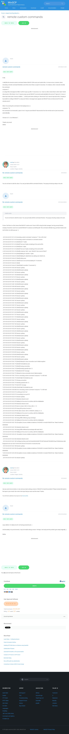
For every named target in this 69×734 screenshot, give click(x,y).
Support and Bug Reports (12, 13)
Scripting (5, 711)
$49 (10, 589)
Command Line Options (8, 716)
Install (42, 8)
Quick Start (5, 693)
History (21, 703)
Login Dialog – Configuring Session (11, 639)
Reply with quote (8, 71)
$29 (7, 589)
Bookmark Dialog (7, 658)
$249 (16, 589)
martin (11, 162)
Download (33, 8)
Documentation (52, 8)
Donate (35, 585)
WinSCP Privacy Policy (49, 729)
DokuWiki (38, 700)
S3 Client (5, 706)
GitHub (37, 693)
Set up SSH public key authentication (12, 661)
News (14, 8)
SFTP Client (5, 700)
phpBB (37, 703)
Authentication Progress (9, 648)
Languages (5, 708)
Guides (4, 695)
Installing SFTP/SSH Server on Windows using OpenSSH (16, 645)
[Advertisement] (34, 41)
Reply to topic (9, 23)
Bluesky (54, 700)
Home (6, 8)
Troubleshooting (23, 698)
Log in (24, 23)
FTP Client (5, 698)
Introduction (23, 8)
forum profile (25, 495)
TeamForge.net (40, 698)
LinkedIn (54, 703)
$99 (13, 589)
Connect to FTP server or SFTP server (12, 654)
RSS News (55, 706)
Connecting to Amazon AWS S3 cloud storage (14, 664)
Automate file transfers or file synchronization (14, 651)
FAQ (20, 695)
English (26, 679)
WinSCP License (34, 729)
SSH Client (5, 703)
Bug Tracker (22, 706)
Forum (62, 8)
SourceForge (39, 695)
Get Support (22, 693)
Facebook (54, 693)
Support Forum (23, 700)
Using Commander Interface (10, 642)
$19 (5, 589)
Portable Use (6, 718)
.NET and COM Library (8, 713)
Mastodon (55, 698)
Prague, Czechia (18, 169)
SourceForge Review (8, 616)
